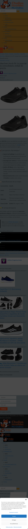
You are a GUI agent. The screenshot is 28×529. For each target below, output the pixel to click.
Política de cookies (9, 527)
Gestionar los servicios (13, 512)
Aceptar (14, 516)
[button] (26, 499)
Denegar (14, 520)
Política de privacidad (17, 527)
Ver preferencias (14, 523)
